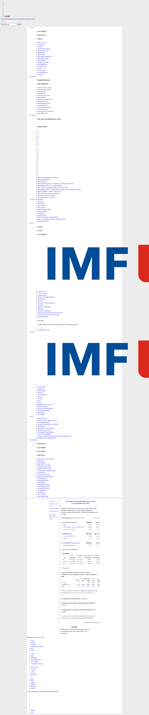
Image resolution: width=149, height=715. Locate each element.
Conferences (41, 389)
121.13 (98, 586)
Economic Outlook (43, 406)
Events (32, 650)
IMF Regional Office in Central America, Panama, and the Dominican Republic (59, 189)
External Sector (42, 93)
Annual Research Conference (46, 111)
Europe (39, 402)
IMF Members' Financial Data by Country (53, 517)
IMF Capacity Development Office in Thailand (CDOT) (53, 187)
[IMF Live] (7, 16)
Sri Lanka (69, 501)
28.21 (88, 586)
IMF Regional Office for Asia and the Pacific (50, 185)
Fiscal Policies (41, 70)
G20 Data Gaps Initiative (44, 434)
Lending (40, 46)
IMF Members (41, 52)
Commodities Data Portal (44, 107)
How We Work (42, 205)
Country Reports (42, 478)
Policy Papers (41, 482)
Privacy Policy (35, 667)
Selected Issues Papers (44, 486)
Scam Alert (34, 675)
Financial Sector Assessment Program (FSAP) (50, 313)
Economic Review (43, 101)
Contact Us (34, 669)
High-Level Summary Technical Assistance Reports (52, 219)
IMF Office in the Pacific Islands (46, 195)
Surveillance (41, 44)
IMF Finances (41, 54)
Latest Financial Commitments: (70, 549)
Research (33, 76)
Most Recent (41, 412)
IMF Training (41, 207)
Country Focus (42, 291)
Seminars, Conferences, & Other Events (48, 314)
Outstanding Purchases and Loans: (71, 543)
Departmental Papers (43, 480)
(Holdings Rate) (80, 527)
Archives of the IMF (43, 62)
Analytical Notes (42, 490)
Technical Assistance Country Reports (48, 217)
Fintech (40, 68)
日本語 (33, 684)
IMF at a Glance (42, 42)
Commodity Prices (43, 105)
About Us (40, 201)
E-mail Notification (43, 316)
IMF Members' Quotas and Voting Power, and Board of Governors (56, 183)
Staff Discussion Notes (44, 95)
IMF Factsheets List (43, 50)
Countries (33, 115)
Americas (40, 398)
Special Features (42, 394)
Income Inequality (42, 72)
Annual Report (35, 661)
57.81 (93, 586)
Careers (33, 671)
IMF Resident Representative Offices (48, 177)
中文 (32, 680)
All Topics (40, 74)
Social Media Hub (36, 659)
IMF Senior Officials (43, 58)
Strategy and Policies (43, 221)
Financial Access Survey (44, 430)
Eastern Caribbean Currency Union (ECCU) (50, 191)
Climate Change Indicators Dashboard (48, 424)
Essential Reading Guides (44, 467)
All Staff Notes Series (43, 488)
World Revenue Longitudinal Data (47, 438)
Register (45, 328)
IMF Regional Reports (44, 179)
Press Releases (41, 299)
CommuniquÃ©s (42, 295)
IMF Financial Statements (44, 56)
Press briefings (41, 390)
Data (32, 416)
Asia (39, 400)
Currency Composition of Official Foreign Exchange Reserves (54, 436)
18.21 (83, 586)
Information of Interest (44, 330)
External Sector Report (44, 474)
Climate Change (42, 66)
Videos (32, 332)
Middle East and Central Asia (45, 404)
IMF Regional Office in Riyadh (46, 197)
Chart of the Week (42, 293)
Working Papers (42, 97)
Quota (64, 524)
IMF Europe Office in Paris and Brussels (49, 193)
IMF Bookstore (42, 463)
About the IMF (42, 387)
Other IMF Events (42, 113)
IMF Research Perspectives (45, 99)
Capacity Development (44, 48)
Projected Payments (53, 511)
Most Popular (41, 414)
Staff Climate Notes (43, 496)
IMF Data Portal (42, 418)
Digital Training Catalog (44, 209)
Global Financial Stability (44, 89)
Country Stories (42, 215)
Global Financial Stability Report (46, 471)
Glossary (33, 673)
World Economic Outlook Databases (47, 420)
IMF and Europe (42, 181)
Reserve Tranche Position (69, 529)
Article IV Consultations (44, 311)
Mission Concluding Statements (46, 297)
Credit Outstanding (53, 508)
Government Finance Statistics (46, 432)
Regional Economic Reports (45, 476)
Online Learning (42, 211)
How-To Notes (42, 494)
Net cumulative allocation (69, 536)
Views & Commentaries (44, 307)
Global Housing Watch (44, 103)
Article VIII (97, 518)
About (32, 27)
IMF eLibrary (41, 461)
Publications (34, 440)
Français (33, 682)
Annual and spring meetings (45, 408)
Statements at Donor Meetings (46, 303)
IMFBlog (40, 309)
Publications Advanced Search (46, 459)
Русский (33, 686)
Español (33, 688)
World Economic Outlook (45, 87)
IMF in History (42, 60)
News (32, 223)
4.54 (78, 586)
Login (39, 328)
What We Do (41, 203)
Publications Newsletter (44, 465)
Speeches (40, 301)
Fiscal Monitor (41, 91)
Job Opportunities (42, 64)
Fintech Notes (41, 492)
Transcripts (40, 305)
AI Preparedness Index (44, 422)
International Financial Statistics (46, 428)
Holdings (65, 538)
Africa (39, 396)
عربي (32, 678)
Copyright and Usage (36, 663)
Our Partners (41, 213)
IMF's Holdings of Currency (69, 527)
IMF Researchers (42, 109)
